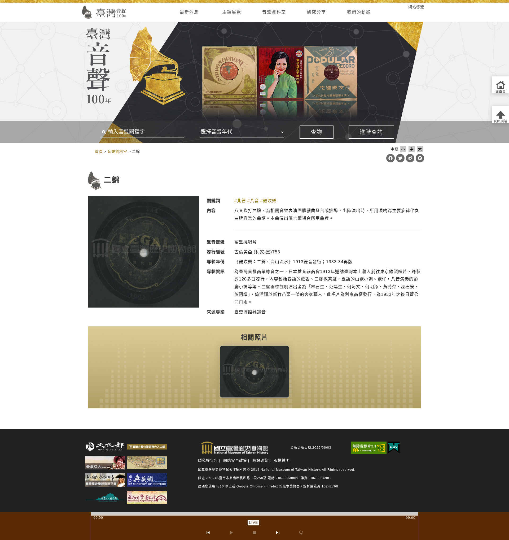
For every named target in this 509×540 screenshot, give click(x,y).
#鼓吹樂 (268, 200)
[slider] (254, 514)
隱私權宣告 (208, 460)
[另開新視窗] (254, 372)
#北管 (240, 200)
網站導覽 (416, 7)
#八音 (253, 200)
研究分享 (316, 12)
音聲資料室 (274, 12)
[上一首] (207, 532)
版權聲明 (281, 460)
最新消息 (189, 12)
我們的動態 (359, 12)
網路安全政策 (235, 460)
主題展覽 (231, 12)
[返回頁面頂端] (500, 114)
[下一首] (277, 532)
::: (75, 7)
